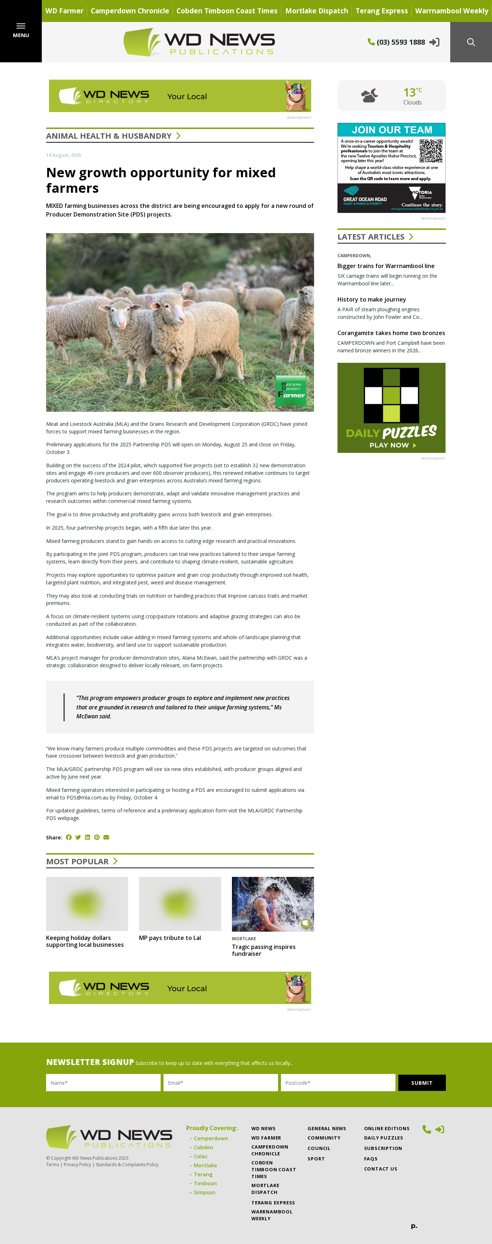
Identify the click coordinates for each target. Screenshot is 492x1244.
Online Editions (387, 1128)
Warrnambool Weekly (451, 10)
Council (319, 1148)
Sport (316, 1158)
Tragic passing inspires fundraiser (264, 950)
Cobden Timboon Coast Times (227, 10)
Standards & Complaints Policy (127, 1164)
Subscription (383, 1148)
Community (324, 1137)
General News (327, 1128)
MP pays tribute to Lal (170, 938)
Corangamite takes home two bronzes (391, 333)
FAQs (371, 1158)
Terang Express (381, 10)
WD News (263, 1128)
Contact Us (381, 1168)
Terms (52, 1164)
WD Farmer (64, 10)
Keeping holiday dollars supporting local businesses (85, 941)
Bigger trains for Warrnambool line (386, 266)
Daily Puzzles (383, 1137)
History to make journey (371, 299)
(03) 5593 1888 (400, 42)
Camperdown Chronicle (130, 10)
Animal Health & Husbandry (109, 135)
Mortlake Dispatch (316, 10)
